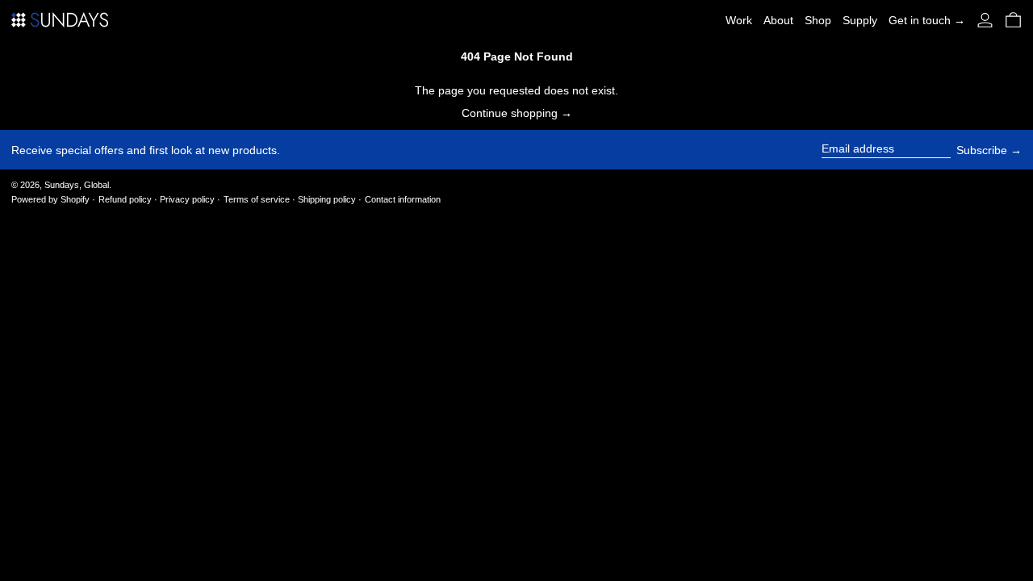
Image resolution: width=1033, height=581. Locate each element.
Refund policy (125, 199)
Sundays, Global (76, 185)
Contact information (403, 199)
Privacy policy (187, 199)
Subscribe (981, 150)
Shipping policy (327, 199)
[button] (1013, 20)
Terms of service (257, 199)
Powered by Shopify (50, 199)
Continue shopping (510, 113)
